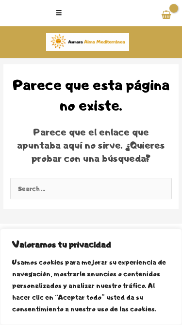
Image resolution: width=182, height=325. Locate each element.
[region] (91, 277)
